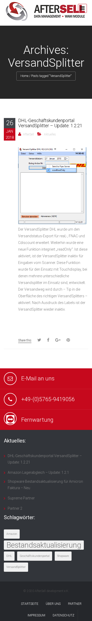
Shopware (63, 556)
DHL (9, 556)
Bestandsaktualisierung (43, 545)
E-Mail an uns (37, 378)
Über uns (53, 604)
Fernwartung (37, 420)
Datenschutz (63, 615)
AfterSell (28, 134)
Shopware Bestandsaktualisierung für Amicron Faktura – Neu (45, 484)
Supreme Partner (21, 498)
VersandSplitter (16, 567)
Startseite (29, 604)
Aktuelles (50, 134)
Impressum (36, 615)
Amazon (11, 534)
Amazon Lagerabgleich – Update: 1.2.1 (38, 472)
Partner (75, 604)
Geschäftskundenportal (35, 556)
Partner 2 (15, 508)
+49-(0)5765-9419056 (48, 399)
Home (24, 76)
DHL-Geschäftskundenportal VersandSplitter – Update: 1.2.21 (50, 123)
